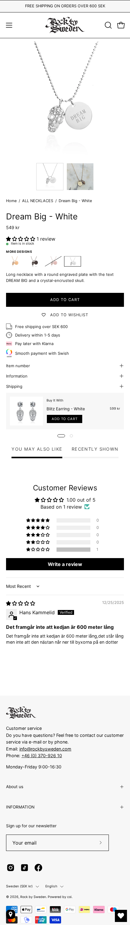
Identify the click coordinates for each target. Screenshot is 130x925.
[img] (20, 603)
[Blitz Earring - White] (26, 411)
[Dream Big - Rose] (53, 261)
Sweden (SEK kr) (19, 886)
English (51, 886)
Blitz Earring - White (66, 408)
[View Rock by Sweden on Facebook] (38, 867)
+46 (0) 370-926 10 (41, 755)
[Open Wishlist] (121, 916)
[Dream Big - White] (49, 176)
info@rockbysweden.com (45, 748)
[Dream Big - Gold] (14, 261)
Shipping (14, 386)
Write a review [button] (65, 564)
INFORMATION (20, 807)
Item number (18, 365)
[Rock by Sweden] (65, 25)
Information (17, 376)
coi (69, 897)
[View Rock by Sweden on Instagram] (10, 867)
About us (14, 786)
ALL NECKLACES (37, 200)
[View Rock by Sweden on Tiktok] (24, 867)
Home (11, 200)
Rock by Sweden (33, 897)
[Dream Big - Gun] (33, 261)
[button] (107, 25)
